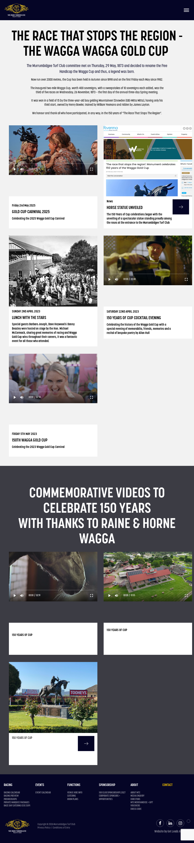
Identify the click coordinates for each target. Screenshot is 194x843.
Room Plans (72, 799)
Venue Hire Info (74, 792)
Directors (135, 799)
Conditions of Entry (61, 828)
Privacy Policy (44, 828)
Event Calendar (43, 792)
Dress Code (136, 809)
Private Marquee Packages (16, 802)
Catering (71, 796)
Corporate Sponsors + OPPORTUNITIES (109, 797)
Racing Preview (11, 796)
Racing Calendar (12, 792)
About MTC (135, 792)
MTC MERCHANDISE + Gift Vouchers (142, 804)
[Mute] (22, 169)
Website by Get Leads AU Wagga (172, 831)
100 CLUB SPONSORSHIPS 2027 (112, 792)
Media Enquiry (137, 796)
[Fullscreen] (91, 169)
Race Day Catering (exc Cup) (17, 805)
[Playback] (15, 169)
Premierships (10, 799)
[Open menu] (186, 10)
